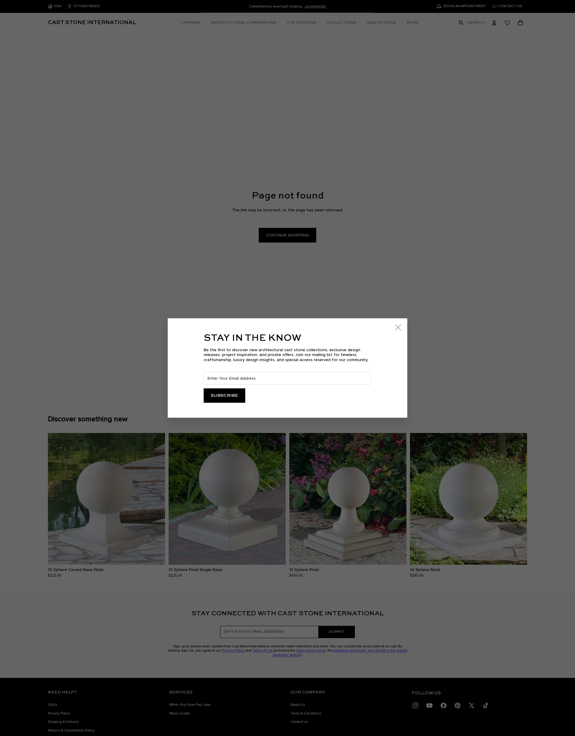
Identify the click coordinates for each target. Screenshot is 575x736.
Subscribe (224, 395)
